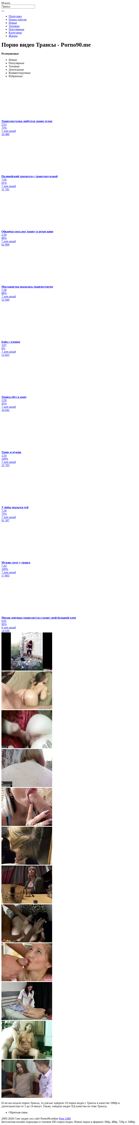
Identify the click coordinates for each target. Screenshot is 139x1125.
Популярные (16, 29)
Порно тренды (18, 19)
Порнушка (15, 16)
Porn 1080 (65, 1118)
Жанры (13, 35)
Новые (13, 22)
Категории (15, 32)
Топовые (14, 26)
